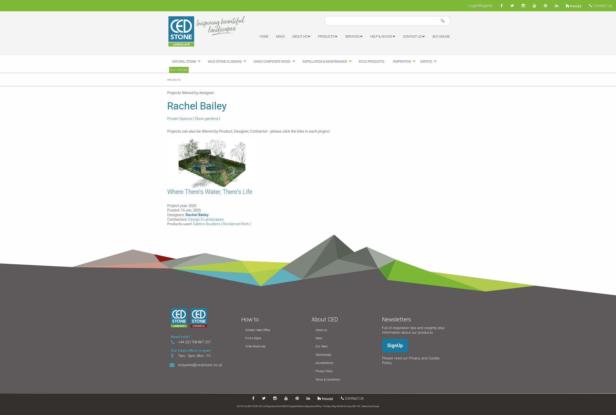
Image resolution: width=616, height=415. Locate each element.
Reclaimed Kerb (236, 224)
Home (264, 36)
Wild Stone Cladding (225, 61)
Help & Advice (381, 36)
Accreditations (324, 363)
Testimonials (323, 355)
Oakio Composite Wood (272, 61)
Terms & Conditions (327, 379)
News (280, 36)
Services (352, 36)
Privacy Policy (324, 371)
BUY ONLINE (441, 36)
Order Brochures (255, 346)
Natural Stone (184, 61)
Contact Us (602, 5)
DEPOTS (426, 61)
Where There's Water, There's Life (209, 191)
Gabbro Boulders (207, 224)
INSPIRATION (402, 61)
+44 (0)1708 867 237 (194, 342)
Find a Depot (253, 338)
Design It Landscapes (206, 219)
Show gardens (206, 118)
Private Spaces (179, 118)
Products (326, 36)
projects (173, 80)
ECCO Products (371, 61)
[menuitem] (264, 38)
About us (299, 36)
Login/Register (480, 5)
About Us (321, 330)
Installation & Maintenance (324, 61)
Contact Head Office (257, 330)
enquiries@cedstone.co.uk (200, 365)
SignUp (395, 345)
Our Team (321, 346)
